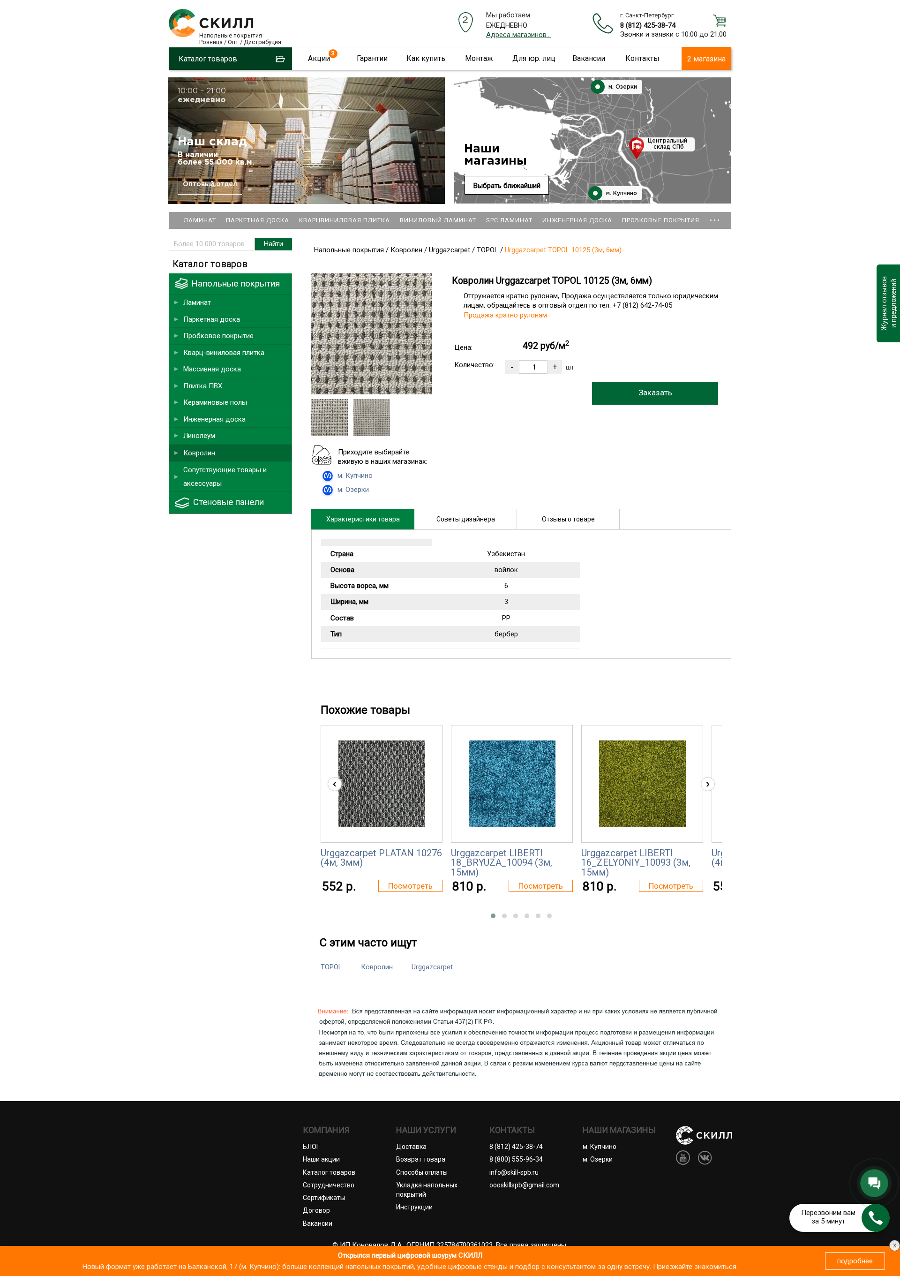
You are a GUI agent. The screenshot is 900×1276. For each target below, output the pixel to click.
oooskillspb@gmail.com (524, 1185)
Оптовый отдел (210, 184)
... (714, 216)
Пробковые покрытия (660, 220)
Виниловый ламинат (438, 220)
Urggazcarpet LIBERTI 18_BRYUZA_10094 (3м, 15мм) (501, 862)
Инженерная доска (577, 220)
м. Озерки (622, 87)
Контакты (642, 58)
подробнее (855, 1261)
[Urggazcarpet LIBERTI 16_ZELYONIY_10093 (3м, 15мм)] (642, 783)
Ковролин (377, 967)
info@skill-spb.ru (514, 1172)
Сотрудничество (328, 1185)
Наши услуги (426, 1130)
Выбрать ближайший (506, 185)
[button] (493, 916)
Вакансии (588, 58)
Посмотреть (410, 886)
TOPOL (331, 967)
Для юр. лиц (533, 58)
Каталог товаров (329, 1172)
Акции (319, 58)
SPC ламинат (509, 220)
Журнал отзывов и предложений (888, 303)
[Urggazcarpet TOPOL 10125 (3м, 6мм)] (371, 392)
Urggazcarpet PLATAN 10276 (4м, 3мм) (381, 857)
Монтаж (479, 58)
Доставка (411, 1146)
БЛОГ (311, 1146)
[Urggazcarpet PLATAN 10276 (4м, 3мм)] (381, 783)
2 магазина (706, 58)
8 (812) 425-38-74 (647, 25)
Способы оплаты (422, 1172)
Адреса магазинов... (518, 34)
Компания (326, 1130)
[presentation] (335, 784)
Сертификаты (324, 1197)
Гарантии (372, 58)
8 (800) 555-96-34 (516, 1159)
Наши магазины (495, 154)
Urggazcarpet (432, 967)
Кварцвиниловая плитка (344, 220)
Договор (316, 1210)
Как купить (425, 58)
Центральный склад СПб (667, 144)
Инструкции (414, 1207)
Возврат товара (420, 1159)
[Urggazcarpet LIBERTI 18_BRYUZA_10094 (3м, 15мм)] (512, 783)
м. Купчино (620, 193)
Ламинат (200, 220)
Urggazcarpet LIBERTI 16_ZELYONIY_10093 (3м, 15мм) (635, 862)
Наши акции (321, 1159)
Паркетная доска (257, 220)
